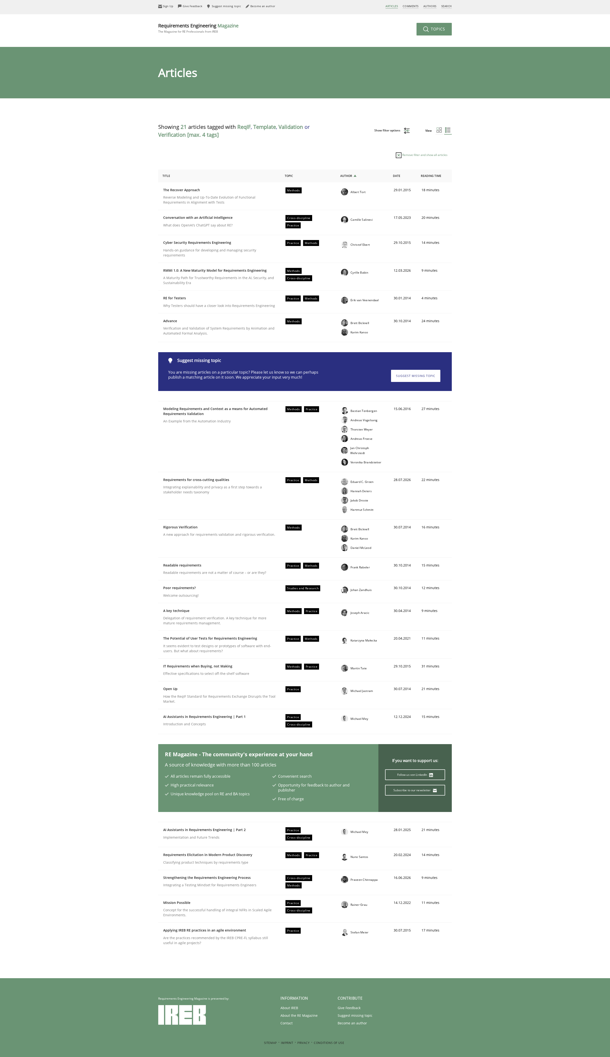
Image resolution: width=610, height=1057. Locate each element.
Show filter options (387, 130)
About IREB (289, 1008)
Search (446, 6)
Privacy (303, 1043)
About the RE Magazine (299, 1015)
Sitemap (270, 1043)
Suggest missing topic (415, 376)
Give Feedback (349, 1008)
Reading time (431, 176)
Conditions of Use (329, 1043)
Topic (289, 176)
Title (166, 176)
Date (396, 176)
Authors (430, 6)
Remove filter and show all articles (424, 155)
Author (346, 176)
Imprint (287, 1043)
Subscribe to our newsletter (412, 790)
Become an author (352, 1023)
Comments (410, 6)
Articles (392, 6)
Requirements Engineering (198, 28)
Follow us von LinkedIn (412, 775)
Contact (286, 1023)
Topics (437, 29)
